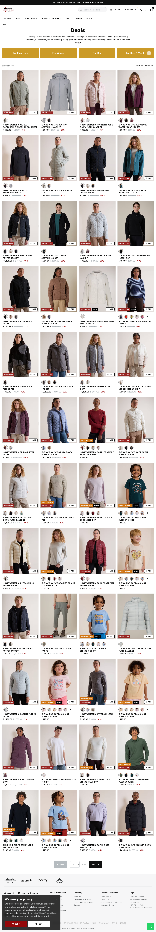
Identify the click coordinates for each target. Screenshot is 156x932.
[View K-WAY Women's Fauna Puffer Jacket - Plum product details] (20, 420)
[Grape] (5, 775)
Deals (4, 24)
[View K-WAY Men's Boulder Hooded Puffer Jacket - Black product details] (20, 617)
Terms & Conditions (137, 897)
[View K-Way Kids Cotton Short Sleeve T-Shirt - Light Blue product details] (58, 813)
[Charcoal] (49, 185)
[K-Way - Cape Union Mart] (59, 880)
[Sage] (43, 644)
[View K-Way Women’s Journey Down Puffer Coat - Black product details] (135, 813)
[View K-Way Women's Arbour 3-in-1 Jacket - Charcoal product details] (58, 355)
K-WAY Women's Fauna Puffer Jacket (96, 257)
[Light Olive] (5, 120)
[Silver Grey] (43, 120)
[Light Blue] (142, 513)
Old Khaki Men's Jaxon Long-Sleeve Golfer (134, 781)
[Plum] (120, 120)
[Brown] (82, 447)
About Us (77, 897)
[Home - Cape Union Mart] (10, 881)
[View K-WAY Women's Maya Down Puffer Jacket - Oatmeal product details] (135, 420)
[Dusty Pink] (98, 447)
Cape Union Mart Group (82, 899)
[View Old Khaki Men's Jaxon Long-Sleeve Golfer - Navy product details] (20, 813)
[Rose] (131, 120)
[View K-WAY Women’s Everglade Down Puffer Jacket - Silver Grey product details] (20, 486)
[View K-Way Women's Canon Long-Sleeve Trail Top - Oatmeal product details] (97, 747)
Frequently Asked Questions (111, 902)
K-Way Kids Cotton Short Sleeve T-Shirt (132, 519)
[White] (137, 513)
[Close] (57, 899)
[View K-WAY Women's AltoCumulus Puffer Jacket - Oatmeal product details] (20, 551)
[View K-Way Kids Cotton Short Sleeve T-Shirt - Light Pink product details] (58, 682)
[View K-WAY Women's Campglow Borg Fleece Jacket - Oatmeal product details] (97, 289)
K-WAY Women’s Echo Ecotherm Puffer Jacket (97, 584)
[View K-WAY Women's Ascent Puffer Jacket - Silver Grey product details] (20, 682)
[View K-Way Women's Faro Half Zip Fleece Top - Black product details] (135, 224)
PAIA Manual (134, 902)
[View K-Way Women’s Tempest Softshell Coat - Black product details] (58, 224)
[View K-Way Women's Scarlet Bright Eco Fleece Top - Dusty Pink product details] (97, 486)
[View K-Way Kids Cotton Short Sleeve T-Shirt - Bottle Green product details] (135, 486)
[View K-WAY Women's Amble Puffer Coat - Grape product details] (20, 747)
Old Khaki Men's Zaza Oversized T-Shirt (58, 781)
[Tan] (10, 316)
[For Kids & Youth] (135, 53)
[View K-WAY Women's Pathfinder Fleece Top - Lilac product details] (97, 813)
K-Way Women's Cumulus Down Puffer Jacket (134, 650)
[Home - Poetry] (43, 881)
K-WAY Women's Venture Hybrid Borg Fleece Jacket (135, 388)
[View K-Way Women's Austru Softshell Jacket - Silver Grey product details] (58, 93)
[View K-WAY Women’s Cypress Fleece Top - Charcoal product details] (97, 682)
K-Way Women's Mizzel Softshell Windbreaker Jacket (20, 126)
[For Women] (58, 53)
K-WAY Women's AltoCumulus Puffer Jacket (18, 584)
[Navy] (126, 775)
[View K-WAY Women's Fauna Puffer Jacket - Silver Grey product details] (97, 224)
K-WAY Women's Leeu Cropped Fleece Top (18, 388)
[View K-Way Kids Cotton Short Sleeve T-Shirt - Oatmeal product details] (135, 551)
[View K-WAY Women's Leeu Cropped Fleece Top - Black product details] (20, 355)
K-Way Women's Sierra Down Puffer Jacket (56, 322)
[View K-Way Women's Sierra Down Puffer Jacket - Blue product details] (58, 420)
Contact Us (105, 899)
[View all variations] (147, 316)
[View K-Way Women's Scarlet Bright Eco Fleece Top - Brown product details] (97, 420)
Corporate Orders (107, 905)
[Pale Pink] (82, 120)
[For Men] (97, 53)
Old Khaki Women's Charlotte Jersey (134, 322)
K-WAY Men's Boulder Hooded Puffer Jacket (18, 650)
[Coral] (126, 316)
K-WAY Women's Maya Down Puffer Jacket (94, 191)
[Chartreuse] (131, 316)
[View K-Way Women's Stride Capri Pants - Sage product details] (58, 617)
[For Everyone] (20, 53)
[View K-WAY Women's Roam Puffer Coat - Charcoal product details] (97, 355)
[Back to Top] (150, 907)
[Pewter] (120, 644)
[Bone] (16, 513)
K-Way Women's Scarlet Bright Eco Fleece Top (97, 453)
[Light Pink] (43, 709)
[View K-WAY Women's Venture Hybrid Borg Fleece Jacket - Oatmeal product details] (135, 355)
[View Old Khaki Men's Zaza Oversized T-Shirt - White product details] (58, 747)
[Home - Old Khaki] (26, 880)
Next (149, 53)
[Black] (49, 120)
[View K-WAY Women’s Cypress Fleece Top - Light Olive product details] (58, 486)
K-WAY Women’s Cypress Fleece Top (58, 519)
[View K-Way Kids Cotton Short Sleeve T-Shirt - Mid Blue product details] (97, 617)
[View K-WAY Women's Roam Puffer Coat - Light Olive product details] (58, 158)
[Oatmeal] (87, 185)
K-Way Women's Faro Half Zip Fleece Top (134, 257)
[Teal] (120, 185)
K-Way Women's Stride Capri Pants (56, 650)
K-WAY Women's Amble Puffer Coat (18, 781)
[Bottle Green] (120, 513)
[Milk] (137, 316)
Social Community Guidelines (141, 908)
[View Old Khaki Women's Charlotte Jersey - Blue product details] (135, 289)
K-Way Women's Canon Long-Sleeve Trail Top (95, 781)
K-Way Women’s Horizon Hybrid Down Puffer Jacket (96, 126)
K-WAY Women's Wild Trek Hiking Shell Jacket (132, 191)
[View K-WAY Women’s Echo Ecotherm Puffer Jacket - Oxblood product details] (97, 551)
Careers (77, 905)
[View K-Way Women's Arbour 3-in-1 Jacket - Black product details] (20, 289)
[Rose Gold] (93, 185)
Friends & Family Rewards (83, 902)
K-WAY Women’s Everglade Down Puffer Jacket (17, 519)
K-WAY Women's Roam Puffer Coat (56, 191)
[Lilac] (49, 513)
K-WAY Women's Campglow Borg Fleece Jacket (97, 322)
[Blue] (49, 316)
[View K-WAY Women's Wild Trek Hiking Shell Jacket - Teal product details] (135, 158)
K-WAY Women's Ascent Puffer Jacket (19, 715)
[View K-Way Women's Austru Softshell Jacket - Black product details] (20, 158)
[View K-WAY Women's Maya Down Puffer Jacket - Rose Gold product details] (20, 224)
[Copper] (43, 316)
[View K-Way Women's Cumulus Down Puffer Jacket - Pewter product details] (135, 617)
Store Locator (106, 897)
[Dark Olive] (10, 644)
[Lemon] (54, 709)
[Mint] (49, 709)
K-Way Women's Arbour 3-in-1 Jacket (18, 322)
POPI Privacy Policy (137, 905)
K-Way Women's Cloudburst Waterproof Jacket (133, 126)
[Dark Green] (131, 775)
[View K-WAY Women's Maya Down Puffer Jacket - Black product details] (97, 158)
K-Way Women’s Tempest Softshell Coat (54, 257)
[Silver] (87, 120)
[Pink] (142, 316)
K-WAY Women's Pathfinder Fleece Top (94, 846)
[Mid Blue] (131, 513)
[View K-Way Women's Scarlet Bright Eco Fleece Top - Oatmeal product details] (58, 551)
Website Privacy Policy (138, 899)
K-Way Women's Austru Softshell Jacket (54, 126)
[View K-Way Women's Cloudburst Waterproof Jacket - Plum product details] (135, 93)
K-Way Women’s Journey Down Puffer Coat (134, 846)
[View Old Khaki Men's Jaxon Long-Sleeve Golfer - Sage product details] (135, 747)
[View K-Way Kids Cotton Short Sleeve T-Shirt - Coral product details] (135, 682)
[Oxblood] (82, 578)
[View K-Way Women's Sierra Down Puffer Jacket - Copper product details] (58, 289)
